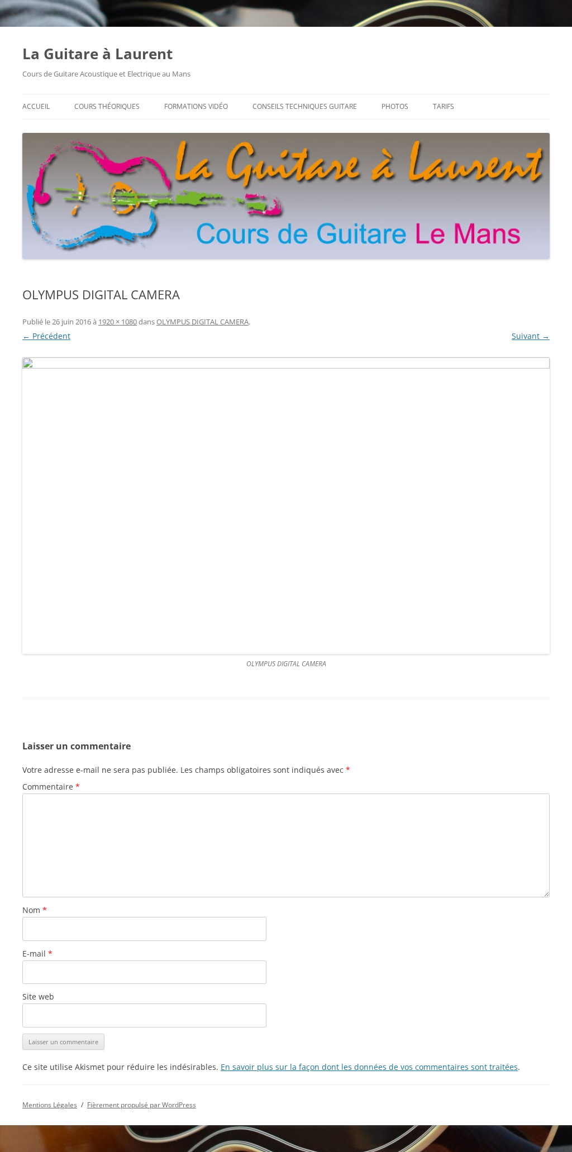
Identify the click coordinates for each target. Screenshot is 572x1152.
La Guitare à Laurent (97, 54)
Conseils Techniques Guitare (304, 106)
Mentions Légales (49, 1105)
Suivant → (531, 336)
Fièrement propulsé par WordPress (141, 1105)
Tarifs (443, 106)
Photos (395, 106)
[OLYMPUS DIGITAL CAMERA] (286, 505)
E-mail (37, 953)
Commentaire (51, 786)
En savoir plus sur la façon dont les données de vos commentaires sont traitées (369, 1067)
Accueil (36, 106)
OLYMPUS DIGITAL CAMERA (202, 322)
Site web (38, 996)
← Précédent (46, 336)
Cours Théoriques (107, 106)
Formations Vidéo (196, 106)
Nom (34, 910)
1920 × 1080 (117, 322)
